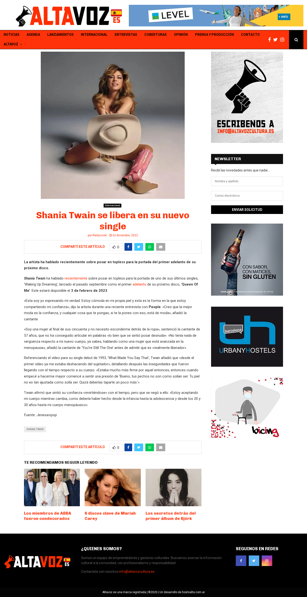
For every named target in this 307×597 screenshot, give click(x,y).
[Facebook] (270, 39)
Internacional (94, 35)
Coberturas (155, 35)
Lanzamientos (60, 35)
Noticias (11, 35)
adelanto (139, 284)
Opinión (181, 35)
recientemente (76, 278)
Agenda (33, 35)
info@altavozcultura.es (136, 571)
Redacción (100, 235)
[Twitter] (276, 39)
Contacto (250, 35)
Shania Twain (35, 429)
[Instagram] (283, 39)
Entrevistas (126, 35)
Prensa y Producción (214, 35)
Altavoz (11, 44)
